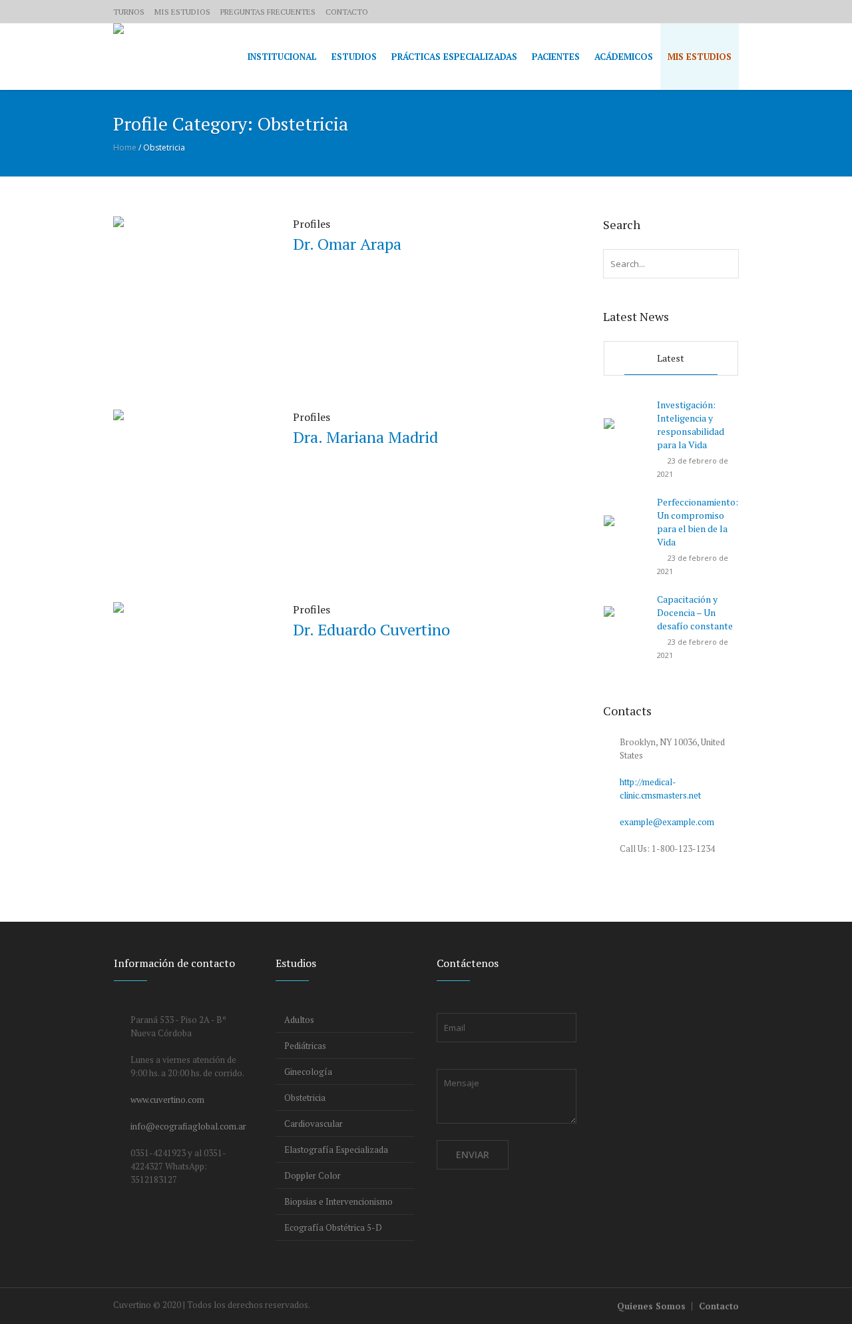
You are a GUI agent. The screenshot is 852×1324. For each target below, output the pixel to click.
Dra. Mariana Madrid (365, 437)
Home (124, 147)
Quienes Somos (651, 1306)
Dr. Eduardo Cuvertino (371, 629)
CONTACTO (346, 12)
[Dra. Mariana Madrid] (189, 485)
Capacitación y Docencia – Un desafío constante (695, 612)
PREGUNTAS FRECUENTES (268, 12)
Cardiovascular (313, 1124)
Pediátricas (305, 1046)
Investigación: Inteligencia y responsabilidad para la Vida (690, 424)
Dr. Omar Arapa (347, 243)
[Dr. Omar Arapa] (189, 292)
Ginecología (308, 1072)
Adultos (299, 1020)
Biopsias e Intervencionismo (338, 1201)
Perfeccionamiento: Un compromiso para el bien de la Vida (697, 522)
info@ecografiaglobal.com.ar (188, 1126)
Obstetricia (304, 1098)
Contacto (719, 1306)
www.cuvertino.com (167, 1100)
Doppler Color (312, 1175)
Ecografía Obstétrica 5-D (333, 1227)
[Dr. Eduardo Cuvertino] (189, 677)
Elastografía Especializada (336, 1150)
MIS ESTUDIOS (182, 12)
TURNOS (128, 12)
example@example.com (667, 822)
